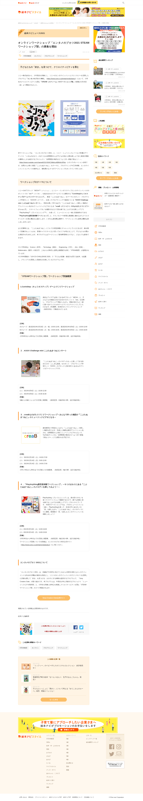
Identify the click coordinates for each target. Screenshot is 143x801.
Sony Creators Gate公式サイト (54, 598)
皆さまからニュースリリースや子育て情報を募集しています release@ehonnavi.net (115, 765)
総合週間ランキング (92, 742)
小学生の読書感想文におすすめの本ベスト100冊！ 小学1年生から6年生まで (114, 73)
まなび (36, 23)
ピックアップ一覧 (91, 739)
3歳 (116, 162)
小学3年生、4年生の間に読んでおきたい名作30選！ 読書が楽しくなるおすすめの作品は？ (114, 101)
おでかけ (101, 251)
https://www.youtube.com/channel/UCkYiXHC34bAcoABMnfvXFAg (42, 162)
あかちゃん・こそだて (105, 289)
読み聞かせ (98, 173)
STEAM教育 (27, 56)
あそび (100, 264)
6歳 (110, 167)
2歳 (110, 162)
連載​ (99, 314)
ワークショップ (62, 56)
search (123, 2)
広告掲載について (89, 797)
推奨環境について (77, 797)
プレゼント (101, 295)
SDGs (100, 232)
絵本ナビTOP (67, 797)
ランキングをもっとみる (109, 111)
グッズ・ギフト (103, 283)
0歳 (96, 162)
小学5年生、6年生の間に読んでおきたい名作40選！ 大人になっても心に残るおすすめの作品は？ (114, 87)
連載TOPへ (83, 28)
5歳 (103, 167)
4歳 (96, 167)
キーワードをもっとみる (109, 178)
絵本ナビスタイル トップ (25, 23)
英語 (108, 173)
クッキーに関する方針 (69, 2)
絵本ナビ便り (102, 301)
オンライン (37, 56)
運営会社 (30, 797)
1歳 (103, 162)
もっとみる (54, 699)
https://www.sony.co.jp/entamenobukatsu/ (61, 78)
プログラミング (49, 56)
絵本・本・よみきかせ (113, 69)
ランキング (101, 308)
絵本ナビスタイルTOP (55, 797)
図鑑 (115, 173)
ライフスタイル (103, 276)
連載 (34, 51)
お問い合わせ (23, 797)
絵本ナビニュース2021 (47, 23)
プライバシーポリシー (41, 797)
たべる (100, 270)
